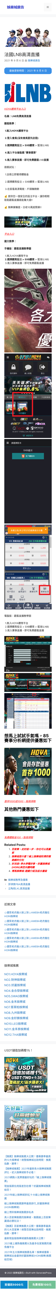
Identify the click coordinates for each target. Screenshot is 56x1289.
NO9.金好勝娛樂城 (16, 1018)
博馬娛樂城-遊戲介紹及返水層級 (29, 871)
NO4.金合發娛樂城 (16, 990)
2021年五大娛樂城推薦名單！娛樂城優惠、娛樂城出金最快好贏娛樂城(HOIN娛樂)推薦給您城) (27, 1256)
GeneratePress (44, 1272)
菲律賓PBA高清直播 (19, 884)
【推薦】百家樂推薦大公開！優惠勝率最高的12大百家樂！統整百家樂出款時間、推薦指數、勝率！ (27, 1230)
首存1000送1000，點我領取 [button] (20, 801)
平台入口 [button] (9, 234)
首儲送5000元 (14, 1284)
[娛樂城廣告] (15, 7)
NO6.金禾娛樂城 (14, 1001)
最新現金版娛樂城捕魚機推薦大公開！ (25, 1238)
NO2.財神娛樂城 (15, 979)
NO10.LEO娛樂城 (15, 1023)
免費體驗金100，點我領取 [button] (18, 837)
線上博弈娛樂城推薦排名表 (19, 1212)
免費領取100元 (42, 1284)
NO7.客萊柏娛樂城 (16, 1007)
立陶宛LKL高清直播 (19, 888)
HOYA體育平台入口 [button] (15, 108)
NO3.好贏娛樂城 (15, 985)
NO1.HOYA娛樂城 (15, 974)
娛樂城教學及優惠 (18, 879)
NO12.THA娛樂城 (15, 1034)
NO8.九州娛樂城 (15, 1012)
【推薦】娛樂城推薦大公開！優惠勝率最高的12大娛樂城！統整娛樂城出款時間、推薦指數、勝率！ (27, 1160)
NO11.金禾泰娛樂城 (16, 1029)
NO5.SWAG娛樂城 (16, 996)
